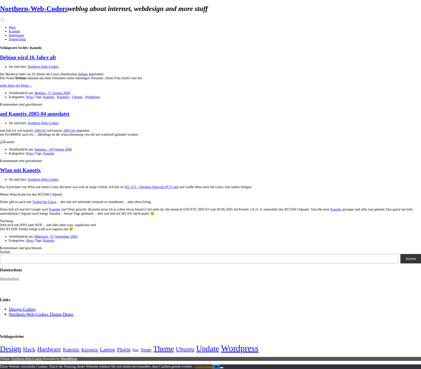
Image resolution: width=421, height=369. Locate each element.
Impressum (16, 35)
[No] (221, 367)
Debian (83, 74)
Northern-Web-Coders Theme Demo (41, 314)
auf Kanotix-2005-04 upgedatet (35, 114)
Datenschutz (17, 39)
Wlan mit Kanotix (20, 170)
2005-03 (40, 130)
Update (207, 348)
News (30, 97)
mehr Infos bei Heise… (16, 85)
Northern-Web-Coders (34, 9)
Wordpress (92, 97)
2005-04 (69, 130)
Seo (135, 349)
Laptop (107, 349)
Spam (146, 349)
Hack (29, 349)
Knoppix (63, 97)
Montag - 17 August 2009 (52, 93)
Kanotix (48, 97)
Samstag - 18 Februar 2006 (53, 149)
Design (10, 349)
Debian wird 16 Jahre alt (28, 57)
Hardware (49, 349)
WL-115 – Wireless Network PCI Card (151, 187)
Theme (163, 348)
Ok (216, 366)
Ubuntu (77, 97)
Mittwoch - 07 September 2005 (56, 236)
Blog (12, 27)
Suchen (5, 252)
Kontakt (14, 31)
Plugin (123, 349)
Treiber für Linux (44, 202)
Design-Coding (22, 309)
